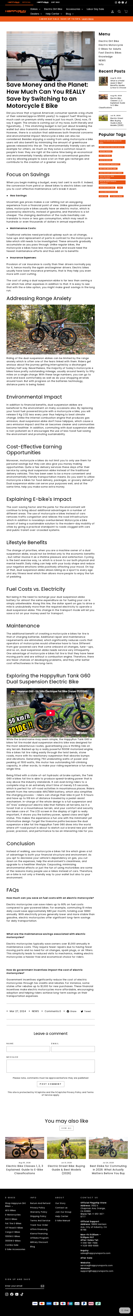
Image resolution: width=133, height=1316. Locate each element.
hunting (103, 196)
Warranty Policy (38, 1212)
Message (12, 1057)
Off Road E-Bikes (14, 1227)
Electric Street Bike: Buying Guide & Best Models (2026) (117, 122)
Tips (120, 187)
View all (66, 1128)
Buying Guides (105, 151)
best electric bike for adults (111, 147)
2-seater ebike (116, 196)
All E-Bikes (10, 1210)
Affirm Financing (38, 1229)
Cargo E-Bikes (12, 1232)
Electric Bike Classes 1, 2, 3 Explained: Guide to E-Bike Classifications (112, 103)
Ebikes (34, 9)
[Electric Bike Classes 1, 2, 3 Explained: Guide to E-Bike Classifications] (24, 1148)
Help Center (53, 13)
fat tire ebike (105, 156)
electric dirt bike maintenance (107, 177)
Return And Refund (40, 1203)
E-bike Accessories (15, 1249)
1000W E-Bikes (12, 1236)
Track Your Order (39, 1225)
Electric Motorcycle (111, 45)
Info (101, 64)
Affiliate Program (39, 1237)
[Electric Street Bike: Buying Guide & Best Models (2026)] (66, 1148)
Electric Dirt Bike (53, 9)
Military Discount (39, 1242)
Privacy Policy (74, 1092)
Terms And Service (40, 1220)
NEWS (35, 1011)
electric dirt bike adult (109, 164)
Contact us (61, 1207)
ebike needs (49, 650)
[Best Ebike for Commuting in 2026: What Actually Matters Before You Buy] (108, 1148)
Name (10, 1043)
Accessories (73, 9)
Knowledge (105, 56)
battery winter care (108, 168)
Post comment (50, 1084)
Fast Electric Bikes (110, 52)
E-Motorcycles (13, 1214)
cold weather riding (108, 192)
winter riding (105, 160)
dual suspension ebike (46, 280)
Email (55, 1043)
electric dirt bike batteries (111, 173)
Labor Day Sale (95, 9)
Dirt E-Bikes (11, 1219)
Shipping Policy (38, 1216)
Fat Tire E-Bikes (13, 1223)
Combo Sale (11, 1245)
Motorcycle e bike (76, 520)
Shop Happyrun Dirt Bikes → (15, 1204)
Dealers (35, 13)
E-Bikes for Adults (110, 48)
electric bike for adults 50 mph (110, 142)
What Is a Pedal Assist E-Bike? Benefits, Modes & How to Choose (118, 84)
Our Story (60, 1203)
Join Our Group (63, 1212)
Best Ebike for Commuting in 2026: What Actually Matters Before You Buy (108, 1169)
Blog (69, 13)
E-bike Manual (62, 1220)
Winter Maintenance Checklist (108, 182)
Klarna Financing (39, 1233)
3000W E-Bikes (13, 1240)
